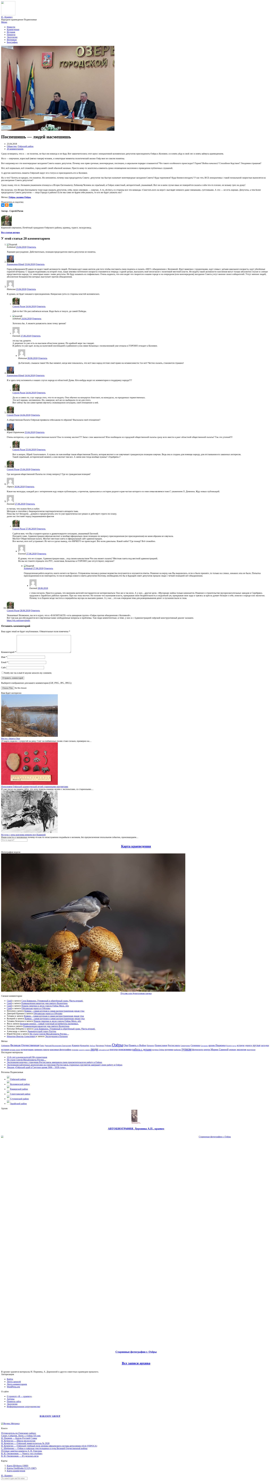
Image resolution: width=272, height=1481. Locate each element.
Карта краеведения (136, 846)
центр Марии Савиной (216, 1049)
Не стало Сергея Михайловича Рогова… (49, 1034)
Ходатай (28, 568)
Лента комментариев (17, 1384)
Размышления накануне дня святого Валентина (44, 1003)
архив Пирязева (217, 1045)
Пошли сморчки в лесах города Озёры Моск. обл (45, 1006)
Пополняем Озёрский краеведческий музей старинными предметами (34, 786)
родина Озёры (23, 197)
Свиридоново (185, 1046)
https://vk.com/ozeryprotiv (18, 620)
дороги (248, 1045)
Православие (161, 1045)
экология (241, 1049)
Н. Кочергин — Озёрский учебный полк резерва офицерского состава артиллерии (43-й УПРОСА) (49, 1446)
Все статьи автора (10, 232)
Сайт (3, 667)
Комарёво (84, 1045)
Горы (42, 1045)
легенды (82, 1050)
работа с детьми (142, 1049)
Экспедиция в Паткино (56, 1036)
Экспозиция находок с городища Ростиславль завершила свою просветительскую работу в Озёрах (54, 1062)
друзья (256, 1045)
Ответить (31, 247)
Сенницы (195, 1045)
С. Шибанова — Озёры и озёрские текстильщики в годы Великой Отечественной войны (44, 1448)
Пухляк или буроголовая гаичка (136, 993)
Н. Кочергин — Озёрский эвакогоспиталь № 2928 (25, 1443)
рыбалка (177, 1050)
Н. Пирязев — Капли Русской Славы (19, 1438)
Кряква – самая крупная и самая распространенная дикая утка (54, 1011)
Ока (126, 1045)
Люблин (92, 1046)
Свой (9, 1001)
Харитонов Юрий (15, 264)
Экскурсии (12, 37)
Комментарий (8, 652)
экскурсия (251, 1049)
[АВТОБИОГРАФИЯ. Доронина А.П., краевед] (136, 1123)
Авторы (10, 1399)
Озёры (12, 197)
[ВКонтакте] (3, 205)
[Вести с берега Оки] (29, 736)
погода (114, 1049)
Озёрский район (25, 146)
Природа (11, 34)
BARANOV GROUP (50, 1416)
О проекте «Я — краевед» (19, 1396)
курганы (75, 1050)
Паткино (150, 1046)
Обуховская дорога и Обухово (35, 1008)
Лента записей (14, 1381)
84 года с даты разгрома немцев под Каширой (23, 834)
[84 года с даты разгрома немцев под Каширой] (29, 832)
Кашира (76, 1045)
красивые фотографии (60, 1049)
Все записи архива (136, 1363)
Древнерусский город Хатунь (41, 1031)
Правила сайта (14, 1401)
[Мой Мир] (10, 205)
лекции (87, 1050)
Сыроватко (204, 1046)
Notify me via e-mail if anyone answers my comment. (28, 673)
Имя (4, 657)
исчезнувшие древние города (35, 1049)
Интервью (12, 39)
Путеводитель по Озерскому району (18, 1433)
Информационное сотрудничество (23, 1406)
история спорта (14, 1050)
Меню (4, 22)
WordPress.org (13, 1387)
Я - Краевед (6, 17)
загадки (265, 1045)
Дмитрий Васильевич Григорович (57, 1046)
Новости (11, 27)
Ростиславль (174, 1045)
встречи (241, 1045)
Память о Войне (137, 1045)
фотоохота (197, 1049)
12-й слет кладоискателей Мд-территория (27, 1057)
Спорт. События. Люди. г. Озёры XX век (21, 1435)
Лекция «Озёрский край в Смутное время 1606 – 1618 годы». (36, 1067)
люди (94, 1049)
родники (169, 1049)
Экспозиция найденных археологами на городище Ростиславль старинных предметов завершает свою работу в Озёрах (64, 1065)
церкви (232, 1049)
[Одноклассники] (6, 205)
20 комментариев (15, 149)
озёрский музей (104, 1050)
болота (229, 1046)
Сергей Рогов (18, 306)
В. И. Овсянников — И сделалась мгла (20, 1456)
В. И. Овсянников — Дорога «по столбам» (21, 1453)
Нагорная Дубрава (103, 1046)
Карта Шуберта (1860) (17, 1465)
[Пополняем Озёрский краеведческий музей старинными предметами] (29, 784)
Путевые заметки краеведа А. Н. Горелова (21, 1451)
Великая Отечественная (24, 1045)
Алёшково (5, 1046)
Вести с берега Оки (10, 738)
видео (234, 1046)
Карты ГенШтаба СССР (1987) (21, 1468)
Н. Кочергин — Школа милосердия (18, 1441)
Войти (10, 1379)
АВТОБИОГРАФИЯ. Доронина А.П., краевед (136, 1128)
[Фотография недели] (93, 991)
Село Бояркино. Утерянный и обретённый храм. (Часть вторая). (52, 1001)
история (5, 1049)
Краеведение (13, 29)
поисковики (125, 1049)
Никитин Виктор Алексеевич (21, 1036)
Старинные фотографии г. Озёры (136, 1351)
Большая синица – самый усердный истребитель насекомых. (49, 1023)
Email (4, 662)
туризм (186, 1049)
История (11, 32)
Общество (12, 146)
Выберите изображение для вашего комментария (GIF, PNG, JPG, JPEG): (36, 683)
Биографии (12, 42)
